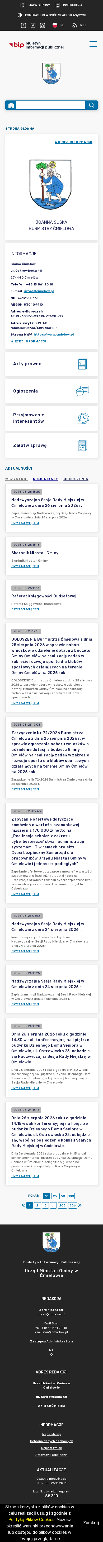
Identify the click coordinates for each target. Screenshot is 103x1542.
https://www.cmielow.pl (54, 334)
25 (55, 1196)
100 (71, 1196)
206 (73, 1205)
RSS (83, 25)
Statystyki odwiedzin (51, 1455)
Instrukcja (72, 5)
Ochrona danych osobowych (51, 1441)
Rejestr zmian (51, 1448)
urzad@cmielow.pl (39, 291)
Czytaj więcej (25, 523)
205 (62, 1205)
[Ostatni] (80, 1205)
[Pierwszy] (23, 1205)
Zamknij (91, 1522)
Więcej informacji (28, 341)
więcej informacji (73, 142)
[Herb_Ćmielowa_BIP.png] (51, 74)
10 (46, 1196)
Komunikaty (45, 479)
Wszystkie (16, 479)
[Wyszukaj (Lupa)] (91, 105)
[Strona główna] (11, 105)
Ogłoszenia (76, 479)
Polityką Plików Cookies (31, 1519)
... (53, 1205)
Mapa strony (39, 5)
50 (63, 1196)
